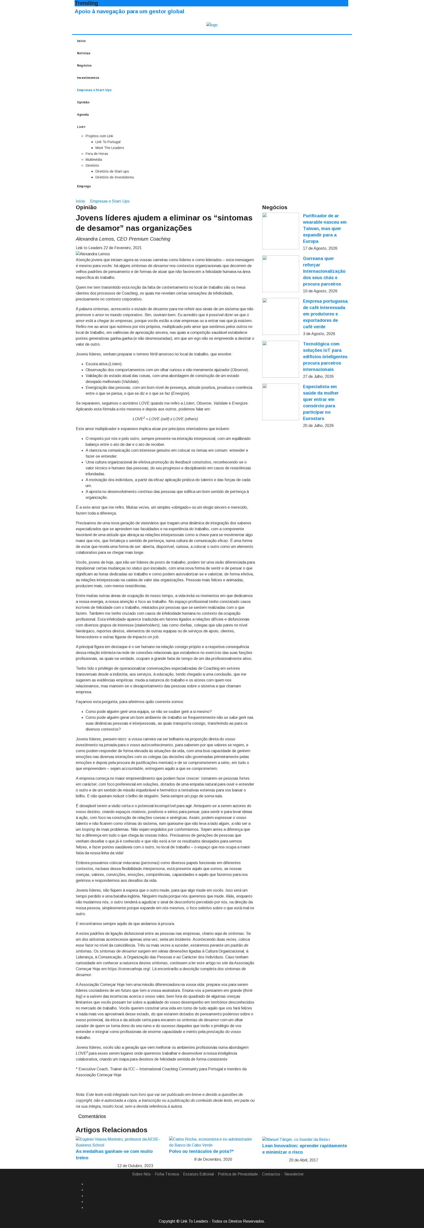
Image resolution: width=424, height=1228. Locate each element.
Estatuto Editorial (198, 1174)
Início (81, 41)
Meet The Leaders (109, 148)
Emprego (84, 186)
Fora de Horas (97, 154)
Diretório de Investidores (114, 177)
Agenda (83, 114)
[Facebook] (87, 1184)
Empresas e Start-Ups (94, 90)
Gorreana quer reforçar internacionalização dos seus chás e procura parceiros (324, 271)
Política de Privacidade (238, 1174)
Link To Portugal (107, 142)
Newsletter (294, 1174)
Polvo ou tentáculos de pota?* (201, 1151)
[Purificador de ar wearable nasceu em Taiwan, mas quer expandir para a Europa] (280, 231)
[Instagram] (87, 1202)
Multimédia (94, 160)
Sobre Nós (141, 1174)
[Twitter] (87, 1196)
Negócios (84, 65)
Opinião (83, 102)
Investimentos (88, 78)
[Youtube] (87, 1208)
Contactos (271, 1174)
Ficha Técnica (167, 1174)
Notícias (84, 53)
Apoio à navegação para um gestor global (129, 11)
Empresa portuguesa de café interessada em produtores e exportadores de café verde (325, 314)
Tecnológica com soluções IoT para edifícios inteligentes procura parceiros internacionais (325, 356)
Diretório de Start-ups (112, 171)
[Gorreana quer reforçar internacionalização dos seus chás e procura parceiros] (280, 273)
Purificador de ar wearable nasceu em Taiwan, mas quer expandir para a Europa (325, 228)
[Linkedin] (87, 1190)
